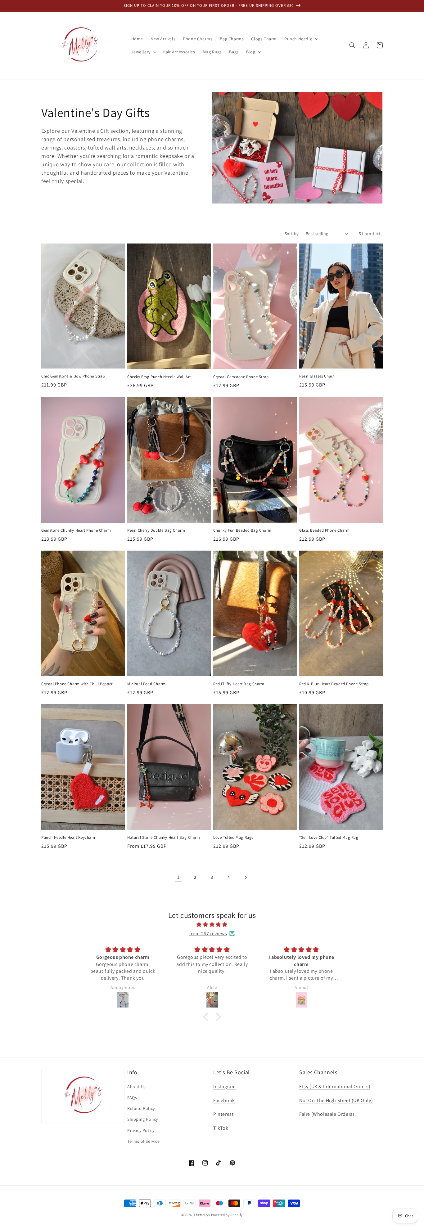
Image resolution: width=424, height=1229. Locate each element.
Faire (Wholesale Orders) (326, 1114)
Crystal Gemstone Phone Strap (241, 376)
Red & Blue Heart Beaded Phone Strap (334, 684)
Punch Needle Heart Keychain (68, 837)
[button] (301, 38)
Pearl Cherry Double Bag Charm (156, 530)
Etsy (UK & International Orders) (334, 1086)
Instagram (224, 1086)
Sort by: (292, 233)
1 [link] (178, 877)
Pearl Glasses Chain (317, 376)
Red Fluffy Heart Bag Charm (238, 684)
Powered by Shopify (227, 1215)
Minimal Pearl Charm (146, 684)
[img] (212, 924)
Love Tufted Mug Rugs (233, 837)
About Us (136, 1086)
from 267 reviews (208, 933)
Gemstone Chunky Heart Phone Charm (76, 530)
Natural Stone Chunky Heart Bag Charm (163, 837)
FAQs (132, 1097)
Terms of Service (143, 1141)
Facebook (224, 1100)
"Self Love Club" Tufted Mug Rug (329, 837)
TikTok (220, 1128)
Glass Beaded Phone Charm (324, 530)
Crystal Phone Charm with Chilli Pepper (77, 684)
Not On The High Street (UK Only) (336, 1100)
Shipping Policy (142, 1119)
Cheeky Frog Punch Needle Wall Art (159, 376)
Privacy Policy (140, 1130)
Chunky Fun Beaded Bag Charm (242, 530)
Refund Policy (141, 1108)
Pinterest (223, 1114)
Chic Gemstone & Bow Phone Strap (73, 376)
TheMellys (202, 1215)
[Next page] (245, 877)
